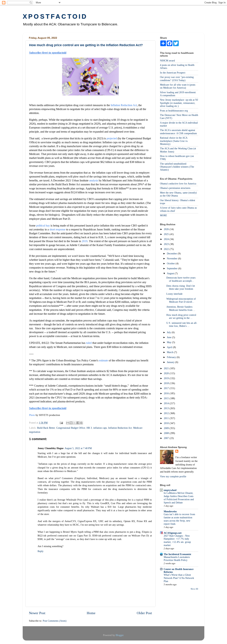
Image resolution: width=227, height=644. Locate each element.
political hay (43, 225)
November (172, 258)
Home (91, 613)
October (171, 263)
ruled (89, 342)
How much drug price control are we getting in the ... (181, 316)
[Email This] (68, 423)
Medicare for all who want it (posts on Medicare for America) (177, 86)
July (169, 332)
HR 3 (89, 427)
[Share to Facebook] (78, 423)
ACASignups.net (173, 532)
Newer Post (37, 613)
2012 (167, 413)
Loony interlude (174, 293)
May (169, 342)
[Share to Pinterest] (81, 423)
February (172, 357)
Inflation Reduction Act (124, 105)
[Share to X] (74, 423)
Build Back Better (46, 427)
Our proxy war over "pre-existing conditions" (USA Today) (177, 78)
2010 (167, 423)
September (172, 268)
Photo (32, 415)
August (171, 273)
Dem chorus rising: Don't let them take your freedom (180, 287)
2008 (167, 433)
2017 (167, 388)
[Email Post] (61, 422)
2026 (167, 229)
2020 (167, 373)
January (171, 362)
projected (112, 138)
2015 (167, 398)
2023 (167, 244)
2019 (84, 241)
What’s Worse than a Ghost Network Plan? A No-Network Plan (179, 578)
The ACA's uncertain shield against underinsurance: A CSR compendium (178, 132)
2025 (167, 234)
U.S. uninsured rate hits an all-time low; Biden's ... (181, 324)
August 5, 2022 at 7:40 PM (78, 448)
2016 (167, 393)
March (170, 352)
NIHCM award (167, 60)
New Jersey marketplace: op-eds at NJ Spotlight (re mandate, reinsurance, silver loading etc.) (179, 102)
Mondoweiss (170, 511)
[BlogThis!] (71, 423)
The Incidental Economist (177, 554)
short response (57, 229)
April (170, 347)
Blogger (119, 635)
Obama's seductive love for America (178, 183)
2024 (167, 239)
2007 (167, 438)
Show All (194, 589)
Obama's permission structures (175, 188)
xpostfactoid (55, 16)
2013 (167, 408)
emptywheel (170, 490)
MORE (163, 215)
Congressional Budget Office (70, 427)
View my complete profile (173, 476)
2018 (167, 383)
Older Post (144, 613)
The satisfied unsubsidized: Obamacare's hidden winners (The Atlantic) (177, 166)
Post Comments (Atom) (55, 620)
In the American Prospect (172, 72)
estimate (103, 360)
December (172, 253)
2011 (167, 418)
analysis (93, 180)
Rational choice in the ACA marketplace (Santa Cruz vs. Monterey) (174, 140)
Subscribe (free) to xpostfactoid (47, 52)
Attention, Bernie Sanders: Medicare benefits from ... (180, 308)
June (169, 337)
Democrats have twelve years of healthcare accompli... (180, 279)
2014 (167, 403)
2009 (167, 428)
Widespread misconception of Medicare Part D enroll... (181, 300)
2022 (167, 249)
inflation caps (100, 427)
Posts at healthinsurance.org (174, 110)
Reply (40, 551)
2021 (167, 368)
